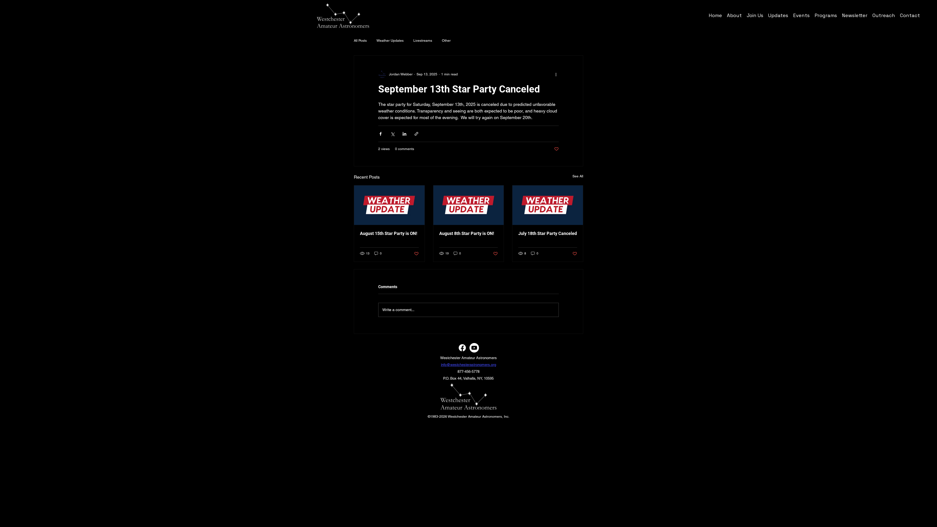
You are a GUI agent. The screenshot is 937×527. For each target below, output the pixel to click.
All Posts (360, 40)
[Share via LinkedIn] (404, 134)
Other (446, 40)
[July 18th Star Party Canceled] (547, 205)
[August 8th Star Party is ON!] (468, 205)
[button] (825, 15)
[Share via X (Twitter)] (392, 134)
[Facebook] (462, 348)
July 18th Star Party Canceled (547, 233)
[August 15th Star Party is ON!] (389, 205)
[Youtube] (474, 348)
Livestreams (422, 40)
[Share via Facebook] (380, 134)
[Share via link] (416, 134)
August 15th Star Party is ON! (388, 233)
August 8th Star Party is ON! (466, 233)
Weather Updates (390, 40)
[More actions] (556, 74)
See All (577, 176)
